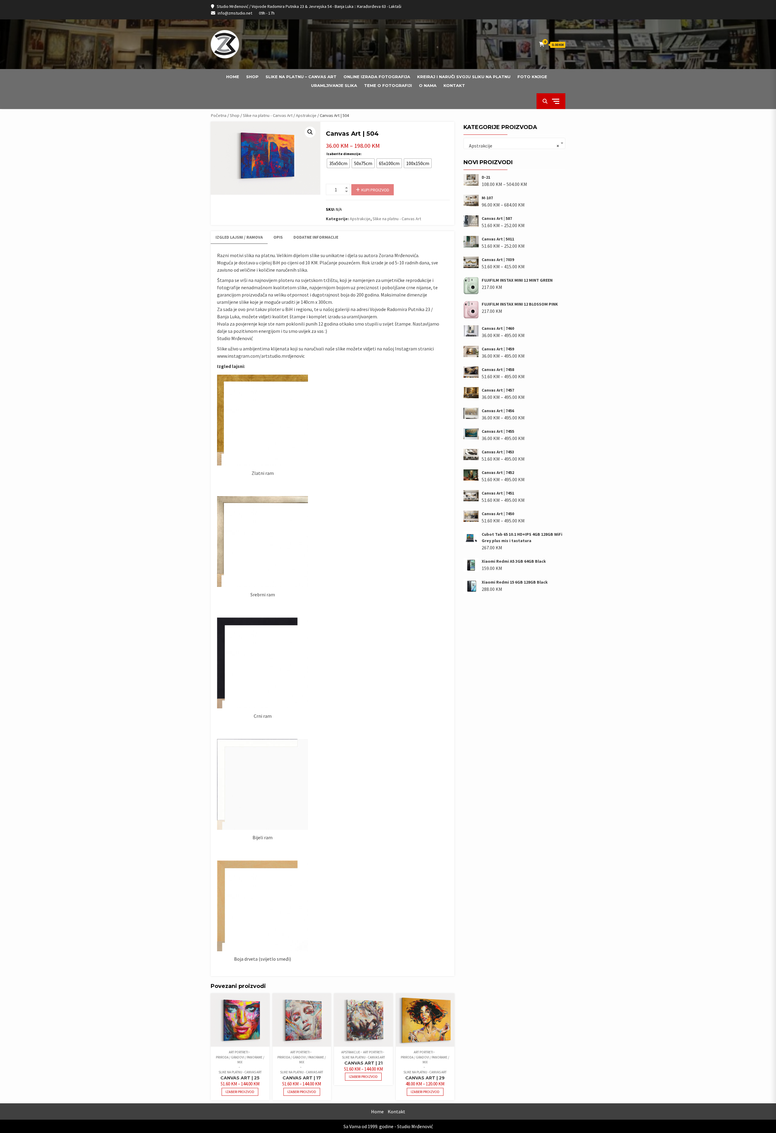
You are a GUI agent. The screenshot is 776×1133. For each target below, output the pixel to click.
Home (232, 76)
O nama (427, 85)
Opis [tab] (278, 237)
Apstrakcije (306, 115)
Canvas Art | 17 (302, 1078)
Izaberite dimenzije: (344, 153)
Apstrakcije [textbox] (512, 146)
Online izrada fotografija (376, 76)
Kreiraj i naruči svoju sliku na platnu (463, 76)
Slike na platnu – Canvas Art (301, 76)
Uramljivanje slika (334, 85)
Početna (218, 115)
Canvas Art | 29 (425, 1078)
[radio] (338, 163)
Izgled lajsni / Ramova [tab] (239, 237)
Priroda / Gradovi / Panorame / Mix (240, 1060)
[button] (310, 132)
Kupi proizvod (375, 190)
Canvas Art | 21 (363, 1063)
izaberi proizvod (240, 1091)
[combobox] (514, 143)
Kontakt (454, 85)
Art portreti (238, 1052)
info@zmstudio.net (235, 13)
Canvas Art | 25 (239, 1078)
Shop (252, 76)
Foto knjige (532, 76)
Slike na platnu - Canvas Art (268, 115)
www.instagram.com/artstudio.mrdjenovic (261, 356)
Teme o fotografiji (388, 85)
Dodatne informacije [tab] (315, 237)
